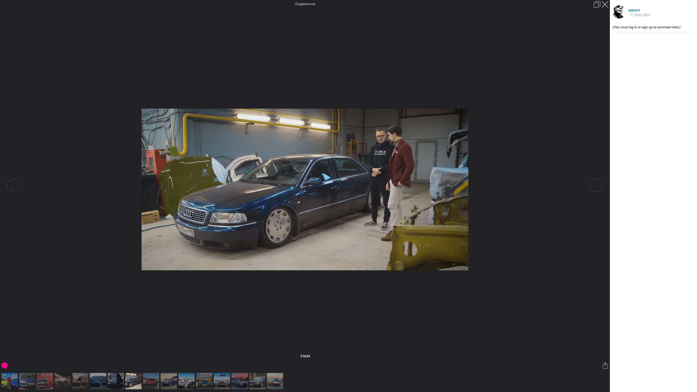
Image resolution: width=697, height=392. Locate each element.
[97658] (152, 381)
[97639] (134, 381)
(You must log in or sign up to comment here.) (646, 27)
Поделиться (305, 4)
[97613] (45, 381)
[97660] (187, 381)
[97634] (99, 381)
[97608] (10, 381)
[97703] (240, 381)
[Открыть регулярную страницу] (597, 4)
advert (634, 10)
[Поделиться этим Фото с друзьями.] (605, 365)
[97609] (28, 381)
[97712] (258, 381)
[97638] (116, 381)
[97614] (63, 381)
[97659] (169, 381)
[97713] (276, 381)
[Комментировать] (5, 365)
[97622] (81, 381)
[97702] (222, 381)
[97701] (205, 381)
